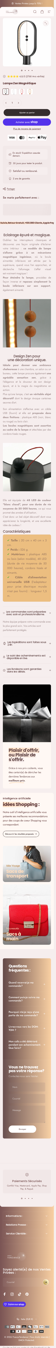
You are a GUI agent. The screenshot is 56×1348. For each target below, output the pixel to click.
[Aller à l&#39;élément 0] (22, 70)
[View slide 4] (32, 1198)
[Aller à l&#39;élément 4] (32, 70)
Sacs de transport (17, 873)
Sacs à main (13, 936)
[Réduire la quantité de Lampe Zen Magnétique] (6, 102)
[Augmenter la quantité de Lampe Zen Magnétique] (18, 102)
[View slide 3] (28, 1198)
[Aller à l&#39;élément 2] (25, 70)
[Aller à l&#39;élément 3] (28, 70)
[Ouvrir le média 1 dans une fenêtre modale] (46, 23)
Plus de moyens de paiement (27, 128)
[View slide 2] (25, 1198)
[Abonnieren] (46, 1282)
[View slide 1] (22, 1198)
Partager (11, 188)
